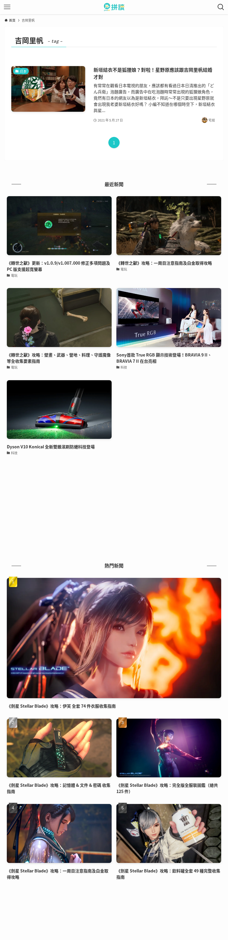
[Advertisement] (114, 509)
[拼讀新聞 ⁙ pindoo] (114, 7)
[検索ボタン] (221, 7)
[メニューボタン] (7, 7)
